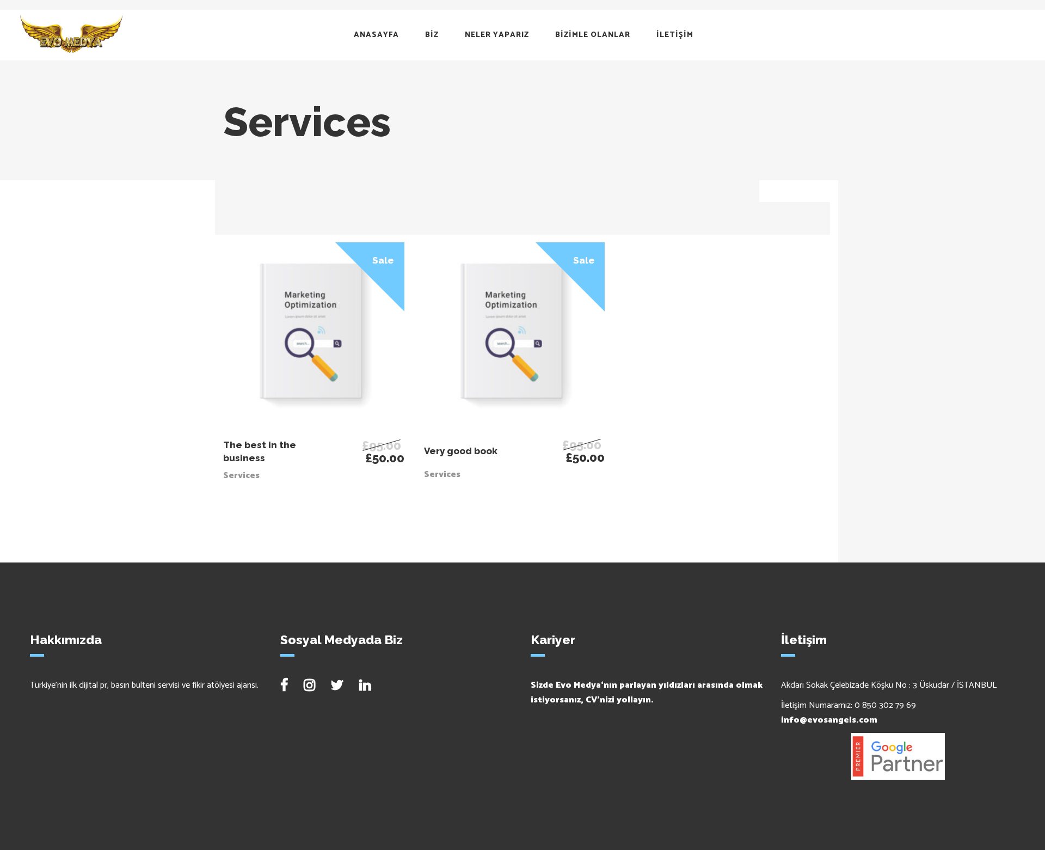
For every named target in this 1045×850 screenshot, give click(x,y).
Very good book (460, 450)
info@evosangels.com (829, 720)
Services (241, 475)
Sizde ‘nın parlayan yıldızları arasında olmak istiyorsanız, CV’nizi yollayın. (647, 692)
